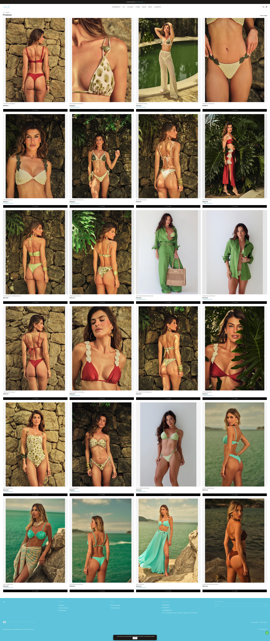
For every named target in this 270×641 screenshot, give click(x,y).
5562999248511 (166, 605)
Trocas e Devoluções (115, 607)
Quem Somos (61, 605)
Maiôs (150, 7)
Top (124, 7)
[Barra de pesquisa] (263, 7)
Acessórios (157, 7)
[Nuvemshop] (262, 632)
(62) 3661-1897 (165, 607)
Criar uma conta (263, 622)
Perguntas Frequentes (63, 607)
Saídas (144, 7)
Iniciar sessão (255, 622)
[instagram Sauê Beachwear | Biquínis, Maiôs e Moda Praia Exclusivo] (4, 602)
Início (4, 12)
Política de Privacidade (115, 605)
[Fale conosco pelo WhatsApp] (267, 632)
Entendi (135, 638)
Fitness (138, 7)
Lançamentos (116, 7)
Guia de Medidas (62, 610)
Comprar (36, 110)
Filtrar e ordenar (263, 15)
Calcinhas (130, 7)
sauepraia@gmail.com (167, 610)
